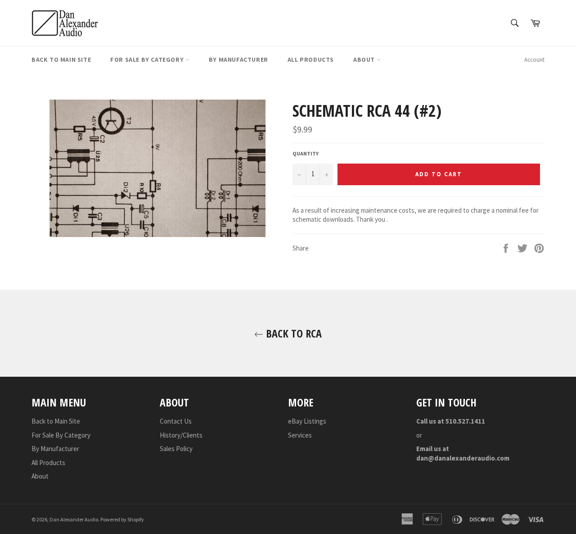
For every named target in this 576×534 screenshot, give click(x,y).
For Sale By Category (147, 59)
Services (300, 435)
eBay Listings (307, 421)
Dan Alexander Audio (74, 519)
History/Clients (181, 435)
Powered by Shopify (122, 519)
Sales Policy (176, 448)
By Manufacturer (238, 59)
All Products (311, 59)
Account (534, 60)
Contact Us (176, 421)
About (365, 59)
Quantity (305, 153)
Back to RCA (292, 333)
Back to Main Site (61, 59)
